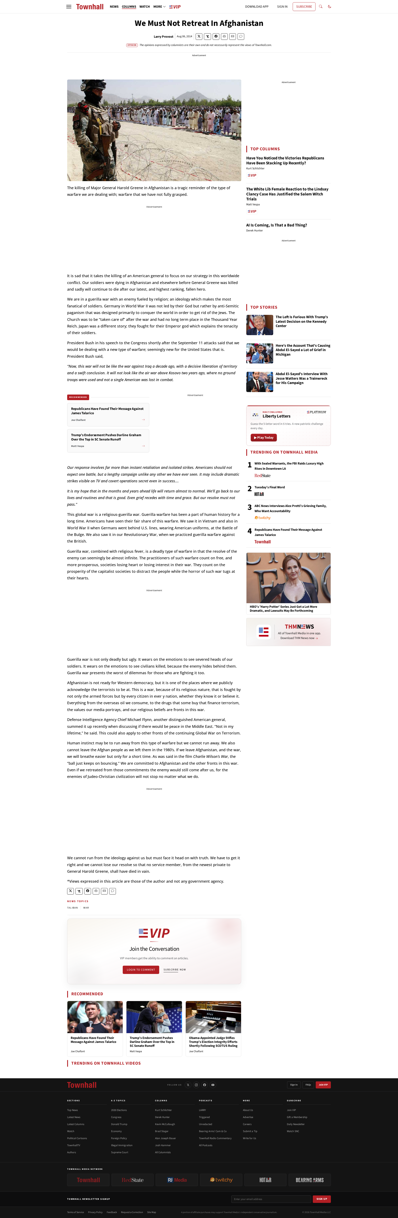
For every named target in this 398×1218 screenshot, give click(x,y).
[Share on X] (199, 36)
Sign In (294, 1085)
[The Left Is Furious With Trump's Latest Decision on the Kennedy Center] (259, 325)
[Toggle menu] (69, 6)
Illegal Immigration (121, 1145)
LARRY (202, 1110)
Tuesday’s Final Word (270, 487)
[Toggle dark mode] (329, 6)
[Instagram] (196, 1085)
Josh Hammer (163, 1145)
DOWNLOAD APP (256, 6)
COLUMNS (129, 6)
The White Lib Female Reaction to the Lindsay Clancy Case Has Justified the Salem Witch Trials (287, 194)
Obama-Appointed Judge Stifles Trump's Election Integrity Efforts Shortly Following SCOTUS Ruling (213, 1042)
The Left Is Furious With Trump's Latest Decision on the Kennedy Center (302, 322)
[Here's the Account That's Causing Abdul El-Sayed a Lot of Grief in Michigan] (259, 353)
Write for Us (249, 1138)
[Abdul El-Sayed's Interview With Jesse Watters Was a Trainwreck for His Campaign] (259, 382)
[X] (188, 1085)
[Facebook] (204, 1085)
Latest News (73, 1117)
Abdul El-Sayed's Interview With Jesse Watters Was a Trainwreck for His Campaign (302, 378)
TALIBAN (72, 908)
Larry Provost (163, 36)
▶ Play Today (263, 437)
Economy (116, 1131)
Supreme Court (119, 1152)
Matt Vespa (136, 1051)
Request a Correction (132, 1212)
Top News (72, 1110)
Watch (70, 1131)
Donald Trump (119, 1124)
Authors (71, 1152)
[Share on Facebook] (216, 36)
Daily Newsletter (296, 1124)
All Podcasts (205, 1145)
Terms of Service (75, 1212)
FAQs (308, 1085)
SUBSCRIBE (304, 6)
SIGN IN (282, 6)
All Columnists (163, 1152)
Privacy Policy (95, 1212)
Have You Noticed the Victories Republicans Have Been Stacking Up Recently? (285, 160)
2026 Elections (119, 1110)
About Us (248, 1110)
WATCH (145, 6)
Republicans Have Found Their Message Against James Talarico (93, 1040)
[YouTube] (213, 1085)
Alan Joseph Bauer (165, 1138)
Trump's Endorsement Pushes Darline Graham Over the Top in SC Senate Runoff (152, 1042)
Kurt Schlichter (163, 1110)
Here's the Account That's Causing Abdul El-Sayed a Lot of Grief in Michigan (303, 350)
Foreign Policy (119, 1138)
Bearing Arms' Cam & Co (213, 1131)
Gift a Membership (297, 1117)
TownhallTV (73, 1145)
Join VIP (323, 1085)
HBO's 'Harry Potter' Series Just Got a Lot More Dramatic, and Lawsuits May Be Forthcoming (283, 609)
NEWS (114, 6)
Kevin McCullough (165, 1124)
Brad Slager (162, 1131)
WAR (86, 908)
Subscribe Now (175, 969)
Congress (116, 1117)
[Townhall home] (81, 1085)
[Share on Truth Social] (207, 36)
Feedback (112, 1212)
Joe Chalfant (78, 1051)
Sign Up (322, 1199)
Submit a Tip (250, 1131)
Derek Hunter (162, 1117)
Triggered (204, 1117)
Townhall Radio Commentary (215, 1138)
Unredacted (205, 1124)
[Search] (320, 6)
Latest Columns (75, 1124)
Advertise (248, 1117)
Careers (247, 1124)
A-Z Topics (118, 1100)
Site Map (151, 1212)
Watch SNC (293, 1131)
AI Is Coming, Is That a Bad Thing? (276, 225)
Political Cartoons (77, 1138)
